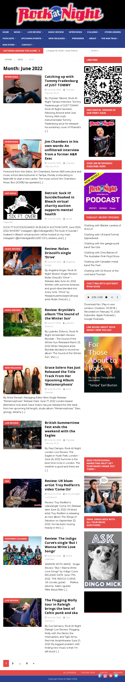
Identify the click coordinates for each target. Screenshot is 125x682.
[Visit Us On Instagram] (105, 676)
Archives (118, 672)
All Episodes (69, 672)
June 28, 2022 (54, 261)
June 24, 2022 (54, 555)
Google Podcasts (94, 319)
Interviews (75, 32)
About (92, 38)
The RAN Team (109, 38)
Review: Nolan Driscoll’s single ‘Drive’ (58, 252)
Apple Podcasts (105, 315)
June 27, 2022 (54, 323)
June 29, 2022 (54, 89)
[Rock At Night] (62, 26)
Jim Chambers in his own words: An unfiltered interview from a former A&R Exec (62, 150)
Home (5, 32)
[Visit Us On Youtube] (110, 676)
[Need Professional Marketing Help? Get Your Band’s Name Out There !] (103, 511)
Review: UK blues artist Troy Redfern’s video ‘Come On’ (62, 485)
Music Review (56, 32)
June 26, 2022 (54, 389)
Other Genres (113, 32)
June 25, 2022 (54, 494)
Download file (92, 304)
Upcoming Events (31, 38)
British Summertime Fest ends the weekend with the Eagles (62, 429)
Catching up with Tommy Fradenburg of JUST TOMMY (61, 80)
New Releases (57, 38)
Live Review (34, 32)
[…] (46, 131)
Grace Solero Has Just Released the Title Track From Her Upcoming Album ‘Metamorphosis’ (63, 376)
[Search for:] (105, 50)
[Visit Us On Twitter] (116, 676)
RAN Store (8, 45)
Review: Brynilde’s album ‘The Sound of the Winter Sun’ (62, 314)
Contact (27, 45)
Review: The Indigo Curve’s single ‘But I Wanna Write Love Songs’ (61, 544)
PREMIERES (78, 38)
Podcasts (8, 38)
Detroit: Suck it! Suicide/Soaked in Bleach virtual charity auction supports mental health (59, 203)
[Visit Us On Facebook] (100, 676)
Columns (92, 32)
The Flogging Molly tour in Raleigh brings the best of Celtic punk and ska (61, 606)
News (17, 32)
